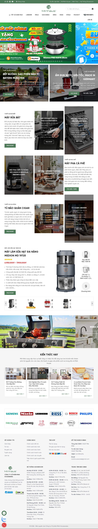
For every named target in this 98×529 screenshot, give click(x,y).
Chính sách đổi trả (32, 443)
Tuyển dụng (8, 452)
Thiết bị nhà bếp (89, 71)
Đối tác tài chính (54, 449)
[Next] (92, 43)
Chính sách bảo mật (33, 446)
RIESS (61, 15)
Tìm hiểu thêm (22, 94)
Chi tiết (42, 336)
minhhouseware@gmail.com (80, 458)
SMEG (55, 15)
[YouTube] (12, 1)
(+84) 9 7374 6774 (59, 476)
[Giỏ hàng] (91, 9)
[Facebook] (5, 1)
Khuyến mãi (8, 449)
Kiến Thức (75, 1)
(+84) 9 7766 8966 (37, 518)
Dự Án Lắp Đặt (54, 1)
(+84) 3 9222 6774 (60, 486)
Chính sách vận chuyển (34, 455)
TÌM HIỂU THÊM (72, 189)
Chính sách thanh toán (34, 452)
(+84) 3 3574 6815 (37, 490)
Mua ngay (10, 145)
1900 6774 (58, 506)
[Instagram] (7, 1)
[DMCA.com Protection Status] (20, 491)
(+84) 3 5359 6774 (60, 497)
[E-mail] (10, 1)
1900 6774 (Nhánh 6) (83, 474)
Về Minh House (65, 1)
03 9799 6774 (80, 453)
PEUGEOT (77, 15)
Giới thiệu (7, 443)
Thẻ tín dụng (53, 443)
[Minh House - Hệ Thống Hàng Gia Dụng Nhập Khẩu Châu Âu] (49, 8)
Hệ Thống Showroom (87, 1)
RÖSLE (68, 15)
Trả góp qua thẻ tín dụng (57, 446)
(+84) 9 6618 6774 (37, 509)
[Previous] (5, 43)
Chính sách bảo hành (33, 449)
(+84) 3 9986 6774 (37, 478)
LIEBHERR (29, 15)
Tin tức (6, 446)
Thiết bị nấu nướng (9, 70)
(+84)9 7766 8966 (76, 450)
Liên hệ (90, 19)
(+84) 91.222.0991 (37, 499)
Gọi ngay (8, 94)
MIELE (37, 15)
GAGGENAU (46, 15)
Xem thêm (79, 141)
